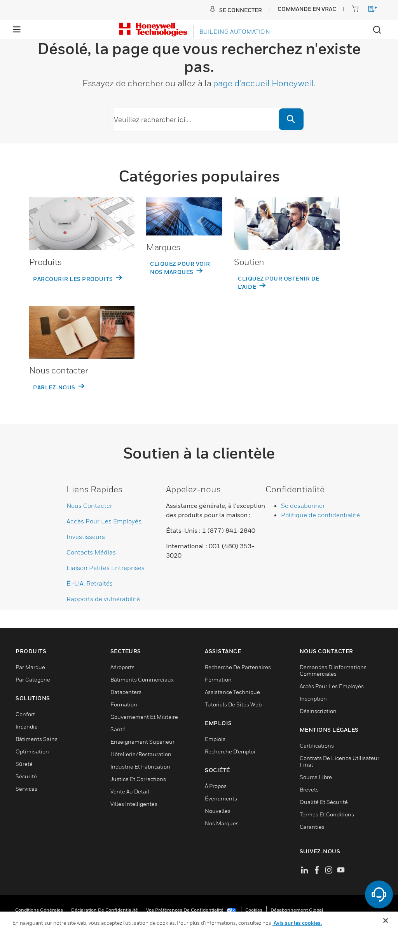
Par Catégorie (33, 679)
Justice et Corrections (138, 779)
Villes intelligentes (133, 803)
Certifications (317, 745)
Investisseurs (85, 536)
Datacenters (125, 692)
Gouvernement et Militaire (144, 716)
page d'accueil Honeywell (263, 83)
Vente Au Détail (129, 791)
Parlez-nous (55, 387)
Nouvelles (217, 810)
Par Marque (30, 667)
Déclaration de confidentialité (104, 910)
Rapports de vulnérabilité (103, 599)
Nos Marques (222, 823)
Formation (123, 704)
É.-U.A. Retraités (89, 583)
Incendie (27, 726)
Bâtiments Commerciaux (142, 679)
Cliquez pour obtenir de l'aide (278, 282)
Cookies (253, 910)
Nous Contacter (89, 505)
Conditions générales (39, 910)
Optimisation (32, 751)
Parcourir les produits (73, 278)
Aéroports (122, 667)
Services (26, 788)
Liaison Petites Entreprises (105, 568)
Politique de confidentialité (320, 515)
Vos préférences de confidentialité (185, 910)
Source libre (316, 777)
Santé (118, 729)
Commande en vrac (307, 8)
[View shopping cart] (369, 10)
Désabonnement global (297, 910)
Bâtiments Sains (37, 739)
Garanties (312, 826)
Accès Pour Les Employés (103, 521)
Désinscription (318, 711)
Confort (25, 714)
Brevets (309, 789)
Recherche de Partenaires (238, 667)
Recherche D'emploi (230, 751)
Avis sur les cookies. (297, 923)
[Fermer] (385, 920)
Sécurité (26, 776)
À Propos (216, 786)
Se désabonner (303, 505)
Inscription (313, 698)
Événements (221, 798)
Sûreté (24, 763)
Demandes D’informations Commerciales (333, 670)
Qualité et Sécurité (324, 801)
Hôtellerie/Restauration (140, 754)
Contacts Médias (91, 552)
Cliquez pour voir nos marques (180, 267)
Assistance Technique (232, 692)
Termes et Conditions (327, 814)
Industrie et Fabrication (140, 766)
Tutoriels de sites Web (233, 704)
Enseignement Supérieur (142, 741)
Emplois (215, 739)
